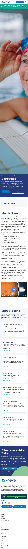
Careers (3, 523)
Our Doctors (4, 522)
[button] (25, 2)
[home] (6, 2)
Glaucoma (3, 538)
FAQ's (2, 525)
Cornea (2, 547)
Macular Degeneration (6, 541)
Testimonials (4, 527)
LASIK (2, 543)
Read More (5, 192)
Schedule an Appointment (9, 468)
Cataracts (3, 536)
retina (2, 218)
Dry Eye (3, 540)
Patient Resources (5, 520)
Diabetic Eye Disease (5, 545)
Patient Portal (20, 2)
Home (2, 514)
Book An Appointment (18, 192)
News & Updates (5, 529)
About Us (3, 516)
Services (3, 518)
